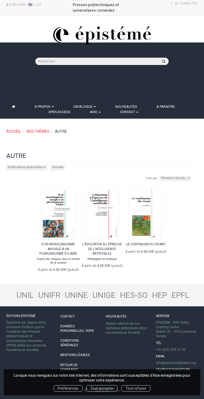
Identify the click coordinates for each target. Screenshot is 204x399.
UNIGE (104, 295)
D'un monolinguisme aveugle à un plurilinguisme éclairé (58, 248)
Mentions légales (75, 355)
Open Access (59, 112)
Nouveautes (126, 107)
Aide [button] (94, 112)
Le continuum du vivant (146, 244)
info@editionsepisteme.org (29, 81)
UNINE (76, 295)
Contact (67, 316)
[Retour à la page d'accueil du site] (102, 35)
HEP (159, 295)
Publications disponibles (26, 167)
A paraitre (165, 107)
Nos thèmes (38, 131)
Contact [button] (128, 112)
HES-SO (134, 295)
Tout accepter (102, 388)
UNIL (25, 295)
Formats (57, 167)
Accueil (13, 131)
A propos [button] (43, 107)
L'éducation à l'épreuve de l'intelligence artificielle (102, 248)
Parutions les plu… (174, 178)
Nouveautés (116, 316)
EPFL (180, 295)
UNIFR (49, 295)
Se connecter (186, 3)
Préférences (68, 388)
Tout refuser (135, 388)
